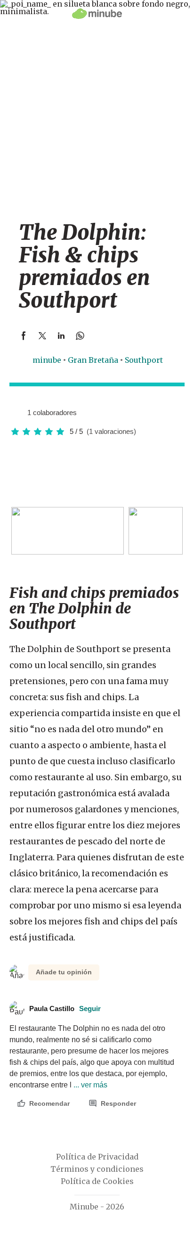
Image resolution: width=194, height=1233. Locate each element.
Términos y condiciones (97, 1169)
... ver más (89, 1085)
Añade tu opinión (64, 972)
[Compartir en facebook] (23, 335)
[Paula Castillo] (16, 412)
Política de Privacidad (97, 1156)
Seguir (90, 1008)
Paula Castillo (65, 1008)
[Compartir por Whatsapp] (80, 335)
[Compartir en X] (42, 335)
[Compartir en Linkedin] (61, 335)
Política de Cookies (97, 1181)
